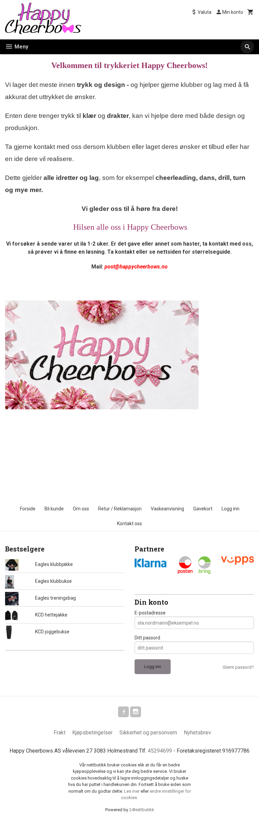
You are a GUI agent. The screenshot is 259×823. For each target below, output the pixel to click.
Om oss (81, 508)
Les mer (132, 791)
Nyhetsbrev (197, 732)
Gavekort (202, 508)
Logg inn (230, 508)
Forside (27, 508)
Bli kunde (54, 508)
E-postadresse (150, 612)
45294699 (160, 751)
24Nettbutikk (141, 809)
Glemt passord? (238, 667)
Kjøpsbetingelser (92, 732)
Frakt (59, 732)
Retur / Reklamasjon (120, 508)
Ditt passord (147, 637)
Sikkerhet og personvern (148, 732)
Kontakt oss (129, 523)
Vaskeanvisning (167, 508)
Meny (20, 46)
